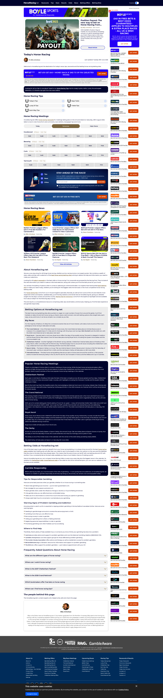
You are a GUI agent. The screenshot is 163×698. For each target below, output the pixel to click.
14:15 (41, 145)
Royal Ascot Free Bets (50, 673)
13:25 (29, 136)
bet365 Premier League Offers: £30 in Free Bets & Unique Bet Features (64, 255)
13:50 (29, 155)
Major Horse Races (124, 665)
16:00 (73, 165)
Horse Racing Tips (63, 88)
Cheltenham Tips (105, 665)
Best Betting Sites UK (50, 663)
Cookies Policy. (123, 690)
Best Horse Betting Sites (51, 667)
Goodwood (28, 132)
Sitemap (28, 677)
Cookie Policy (29, 673)
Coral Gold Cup (86, 665)
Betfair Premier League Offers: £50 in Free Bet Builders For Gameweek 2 (36, 230)
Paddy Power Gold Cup (88, 661)
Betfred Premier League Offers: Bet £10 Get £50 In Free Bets (93, 229)
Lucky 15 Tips (104, 663)
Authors (28, 663)
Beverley (27, 141)
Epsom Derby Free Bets (51, 671)
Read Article (92, 47)
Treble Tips (103, 669)
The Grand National (68, 663)
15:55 (78, 145)
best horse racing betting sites (61, 275)
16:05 (78, 155)
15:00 (53, 155)
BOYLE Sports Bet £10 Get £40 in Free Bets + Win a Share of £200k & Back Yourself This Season (94, 255)
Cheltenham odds (37, 460)
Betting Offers (85, 3)
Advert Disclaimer (134, 8)
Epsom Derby (66, 667)
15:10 (66, 136)
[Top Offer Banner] (66, 12)
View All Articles (66, 264)
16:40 (90, 155)
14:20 (30, 165)
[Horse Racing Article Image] (52, 34)
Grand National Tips (106, 675)
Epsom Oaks (66, 669)
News (76, 3)
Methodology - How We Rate (33, 669)
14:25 (41, 155)
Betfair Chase (85, 663)
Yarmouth (28, 161)
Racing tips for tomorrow (64, 296)
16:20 (90, 136)
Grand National (86, 671)
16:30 (90, 145)
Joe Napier (57, 260)
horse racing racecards (46, 120)
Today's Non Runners (124, 669)
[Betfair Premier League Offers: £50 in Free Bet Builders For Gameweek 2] (37, 218)
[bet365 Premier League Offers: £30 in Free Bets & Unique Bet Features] (65, 244)
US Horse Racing (30, 667)
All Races (36, 132)
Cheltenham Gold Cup (87, 669)
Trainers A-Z (122, 675)
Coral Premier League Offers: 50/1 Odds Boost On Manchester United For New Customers (65, 230)
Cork (26, 151)
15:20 (66, 145)
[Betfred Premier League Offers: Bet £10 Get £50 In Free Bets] (94, 218)
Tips (52, 3)
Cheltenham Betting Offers (51, 675)
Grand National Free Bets (51, 669)
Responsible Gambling (31, 675)
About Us (28, 661)
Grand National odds (51, 460)
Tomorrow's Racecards (125, 663)
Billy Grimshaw (35, 60)
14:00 (41, 136)
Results (63, 3)
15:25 (59, 165)
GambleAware (106, 647)
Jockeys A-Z (122, 673)
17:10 (101, 165)
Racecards (45, 3)
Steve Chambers (88, 232)
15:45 (78, 136)
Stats (57, 3)
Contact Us (29, 665)
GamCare (99, 647)
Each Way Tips (104, 667)
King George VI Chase (87, 667)
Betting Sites (96, 3)
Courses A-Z (122, 671)
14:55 (44, 165)
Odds (70, 3)
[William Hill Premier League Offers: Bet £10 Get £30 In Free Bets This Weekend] (37, 244)
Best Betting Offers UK (50, 661)
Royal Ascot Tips (105, 671)
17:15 (102, 155)
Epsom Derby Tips (105, 673)
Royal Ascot (66, 671)
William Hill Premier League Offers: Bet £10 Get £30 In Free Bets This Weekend (36, 255)
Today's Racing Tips (106, 661)
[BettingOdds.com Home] (31, 3)
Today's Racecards (124, 661)
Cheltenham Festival (68, 661)
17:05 (102, 145)
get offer (133, 52)
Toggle (137, 3)
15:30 (66, 155)
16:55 (102, 136)
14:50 (53, 145)
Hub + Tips (43, 132)
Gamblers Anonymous (117, 647)
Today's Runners (123, 667)
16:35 (87, 165)
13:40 (29, 145)
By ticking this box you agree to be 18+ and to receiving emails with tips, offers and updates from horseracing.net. (81, 186)
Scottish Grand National (69, 665)
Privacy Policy (29, 671)
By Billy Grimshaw (86, 27)
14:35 (53, 136)
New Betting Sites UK (50, 665)
